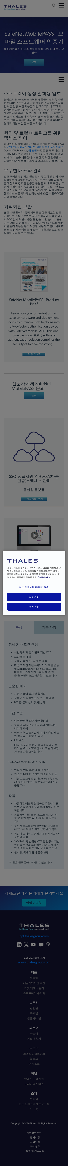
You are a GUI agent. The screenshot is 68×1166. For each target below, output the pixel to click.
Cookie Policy (44, 577)
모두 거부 (34, 596)
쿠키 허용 (34, 606)
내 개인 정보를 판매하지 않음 (33, 587)
